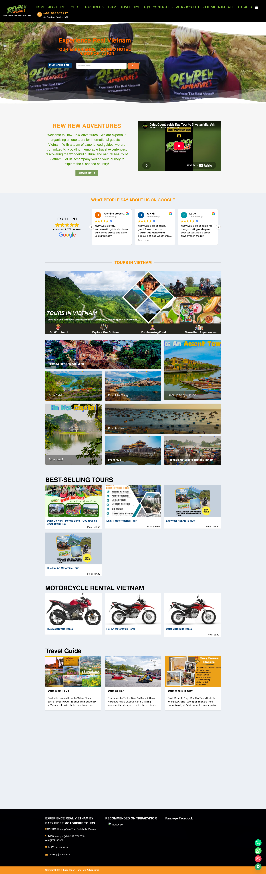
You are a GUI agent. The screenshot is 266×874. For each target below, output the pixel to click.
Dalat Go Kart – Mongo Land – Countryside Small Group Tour (72, 522)
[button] (218, 227)
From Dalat (55, 395)
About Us (56, 7)
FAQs (146, 7)
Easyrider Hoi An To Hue (180, 520)
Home (40, 7)
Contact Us (163, 7)
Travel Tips (129, 7)
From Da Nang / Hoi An (182, 395)
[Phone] (258, 842)
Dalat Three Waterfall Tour (121, 520)
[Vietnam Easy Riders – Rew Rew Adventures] (16, 11)
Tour (73, 7)
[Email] (258, 858)
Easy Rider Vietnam (99, 7)
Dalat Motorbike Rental (179, 629)
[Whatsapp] (258, 850)
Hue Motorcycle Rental (60, 629)
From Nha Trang (118, 395)
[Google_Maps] (258, 866)
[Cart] (256, 7)
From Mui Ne (116, 428)
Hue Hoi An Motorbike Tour (63, 568)
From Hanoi (55, 459)
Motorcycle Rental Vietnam (200, 7)
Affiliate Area (240, 7)
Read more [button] (100, 240)
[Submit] (133, 66)
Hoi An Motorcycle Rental (121, 629)
